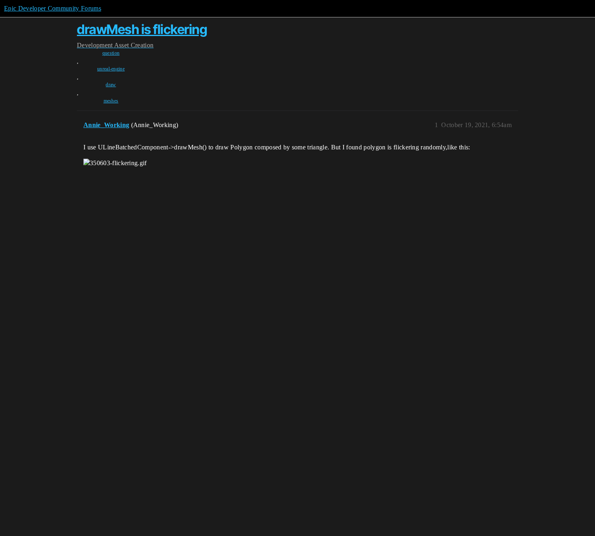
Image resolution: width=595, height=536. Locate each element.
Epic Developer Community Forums (52, 8)
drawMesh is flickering (142, 29)
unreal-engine (111, 69)
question (111, 53)
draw (111, 84)
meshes (111, 101)
